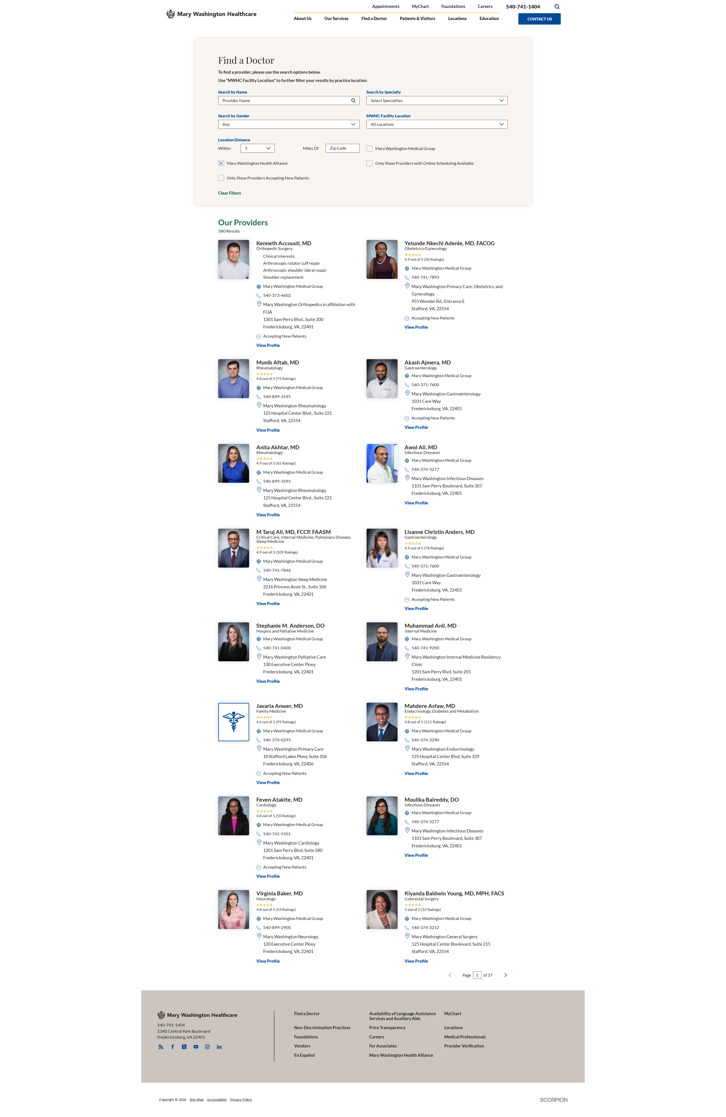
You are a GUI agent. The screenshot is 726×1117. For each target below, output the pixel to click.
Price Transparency (387, 1027)
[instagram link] (207, 1046)
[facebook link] (172, 1046)
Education (489, 18)
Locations (457, 18)
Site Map (197, 1100)
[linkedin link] (219, 1046)
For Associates (383, 1046)
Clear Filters (229, 193)
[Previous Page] (450, 975)
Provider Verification (464, 1046)
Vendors (302, 1046)
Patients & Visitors (417, 18)
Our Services (336, 18)
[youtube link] (195, 1046)
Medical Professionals (465, 1036)
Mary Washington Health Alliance (401, 1055)
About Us (303, 18)
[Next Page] (506, 975)
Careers (485, 6)
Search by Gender (234, 116)
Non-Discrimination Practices (322, 1027)
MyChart (420, 6)
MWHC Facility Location (388, 116)
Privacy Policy (241, 1100)
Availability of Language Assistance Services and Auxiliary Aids (402, 1016)
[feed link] (160, 1046)
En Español (304, 1055)
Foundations (453, 6)
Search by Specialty (383, 92)
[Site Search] (557, 6)
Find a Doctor (374, 18)
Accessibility (217, 1100)
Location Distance (234, 140)
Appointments (385, 6)
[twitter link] (184, 1046)
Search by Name (232, 92)
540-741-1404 (523, 7)
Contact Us (539, 19)
